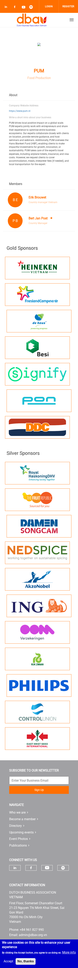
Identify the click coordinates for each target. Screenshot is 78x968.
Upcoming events (21, 832)
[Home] (32, 20)
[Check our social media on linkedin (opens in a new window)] (7, 7)
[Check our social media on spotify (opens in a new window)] (32, 7)
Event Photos (18, 839)
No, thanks (25, 961)
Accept (8, 961)
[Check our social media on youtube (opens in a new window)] (24, 7)
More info (69, 952)
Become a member (22, 819)
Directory (15, 826)
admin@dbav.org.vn (33, 935)
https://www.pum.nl (19, 111)
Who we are (17, 812)
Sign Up (39, 789)
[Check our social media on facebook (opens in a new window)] (15, 7)
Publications (18, 845)
